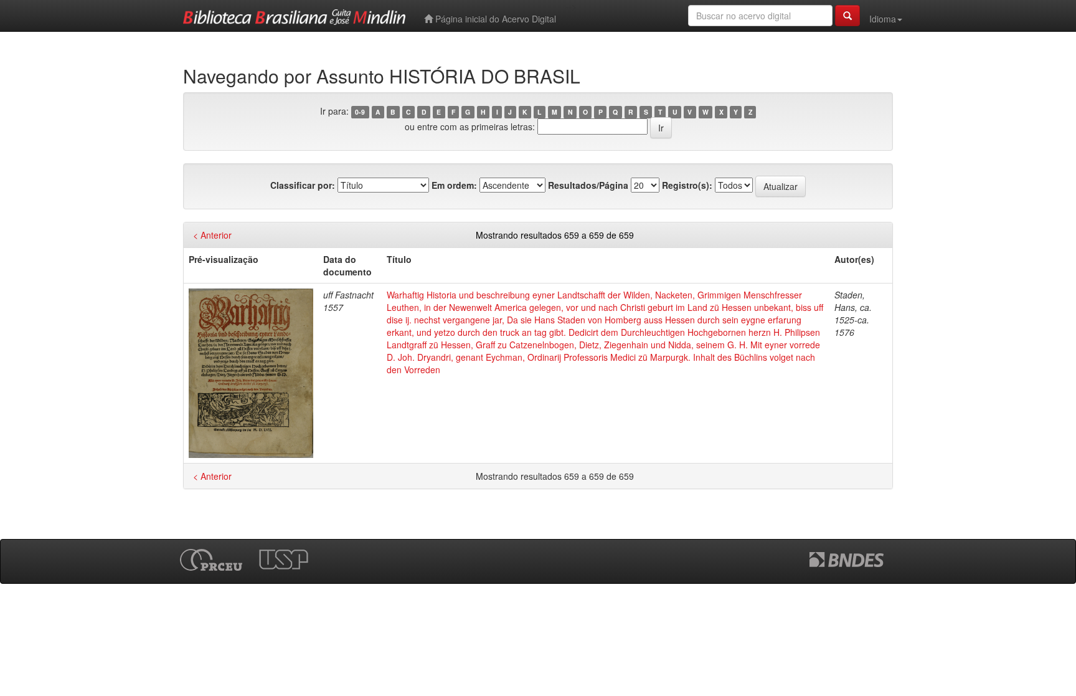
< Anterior (212, 235)
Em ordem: (454, 185)
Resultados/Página (588, 185)
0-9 (360, 112)
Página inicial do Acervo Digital (494, 18)
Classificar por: (302, 185)
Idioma (882, 18)
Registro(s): (687, 185)
